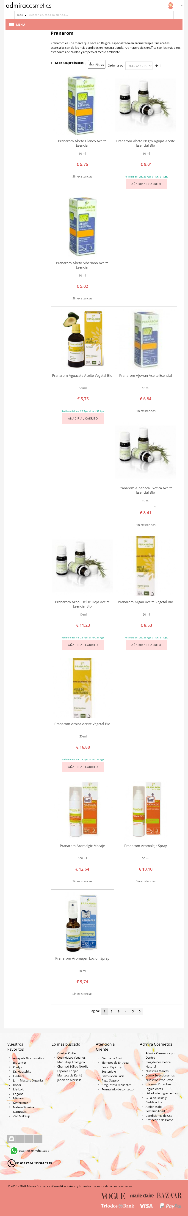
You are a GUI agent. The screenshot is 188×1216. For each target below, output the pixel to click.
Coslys (17, 1067)
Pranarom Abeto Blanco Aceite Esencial (82, 143)
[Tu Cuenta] (170, 5)
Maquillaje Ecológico (71, 1062)
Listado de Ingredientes (162, 1093)
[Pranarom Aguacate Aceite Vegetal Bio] (82, 339)
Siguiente (139, 1011)
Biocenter (19, 1062)
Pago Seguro (110, 1080)
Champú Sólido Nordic (72, 1066)
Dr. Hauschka (22, 1071)
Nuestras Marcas (157, 1071)
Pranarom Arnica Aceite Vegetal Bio (82, 724)
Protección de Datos (159, 1120)
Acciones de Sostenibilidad (155, 1109)
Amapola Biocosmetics (28, 1058)
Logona (18, 1094)
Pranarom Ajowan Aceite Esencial (145, 375)
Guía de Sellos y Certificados (156, 1100)
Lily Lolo (18, 1089)
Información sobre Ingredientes (158, 1086)
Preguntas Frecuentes (116, 1085)
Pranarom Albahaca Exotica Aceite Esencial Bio (145, 490)
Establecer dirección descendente (156, 65)
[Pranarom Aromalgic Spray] (145, 810)
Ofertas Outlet (67, 1053)
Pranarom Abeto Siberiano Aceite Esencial (82, 265)
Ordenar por (116, 65)
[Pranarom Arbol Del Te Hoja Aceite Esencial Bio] (82, 566)
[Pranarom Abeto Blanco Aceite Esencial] (82, 105)
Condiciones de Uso (159, 1116)
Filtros (99, 64)
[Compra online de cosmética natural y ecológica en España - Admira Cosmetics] (28, 6)
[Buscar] (169, 15)
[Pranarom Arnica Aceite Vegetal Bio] (82, 688)
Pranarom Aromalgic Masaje (82, 846)
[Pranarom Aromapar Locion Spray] (82, 922)
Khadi (17, 1085)
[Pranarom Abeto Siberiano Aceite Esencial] (82, 227)
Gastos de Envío (112, 1058)
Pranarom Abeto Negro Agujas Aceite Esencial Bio (145, 143)
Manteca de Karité (69, 1075)
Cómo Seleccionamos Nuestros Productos (160, 1077)
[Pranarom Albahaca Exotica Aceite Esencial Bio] (145, 452)
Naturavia (20, 1112)
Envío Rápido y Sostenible (112, 1069)
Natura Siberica (23, 1107)
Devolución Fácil (113, 1076)
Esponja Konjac (67, 1071)
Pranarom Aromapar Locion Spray (82, 958)
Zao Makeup (21, 1116)
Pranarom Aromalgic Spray (145, 846)
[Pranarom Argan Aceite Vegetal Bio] (145, 566)
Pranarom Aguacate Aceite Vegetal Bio (82, 375)
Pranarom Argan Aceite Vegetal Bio (145, 602)
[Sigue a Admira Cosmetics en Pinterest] (38, 1139)
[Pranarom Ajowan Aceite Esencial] (145, 339)
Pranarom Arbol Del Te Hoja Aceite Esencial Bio (82, 604)
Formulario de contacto (118, 1089)
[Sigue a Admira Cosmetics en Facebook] (20, 1139)
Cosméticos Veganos (71, 1057)
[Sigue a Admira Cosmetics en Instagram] (11, 1139)
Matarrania (20, 1103)
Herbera (18, 1076)
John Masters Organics (28, 1080)
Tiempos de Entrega (115, 1062)
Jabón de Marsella (69, 1080)
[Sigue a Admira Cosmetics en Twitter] (29, 1139)
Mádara (18, 1098)
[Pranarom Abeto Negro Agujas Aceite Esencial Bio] (145, 105)
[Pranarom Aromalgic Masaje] (82, 810)
